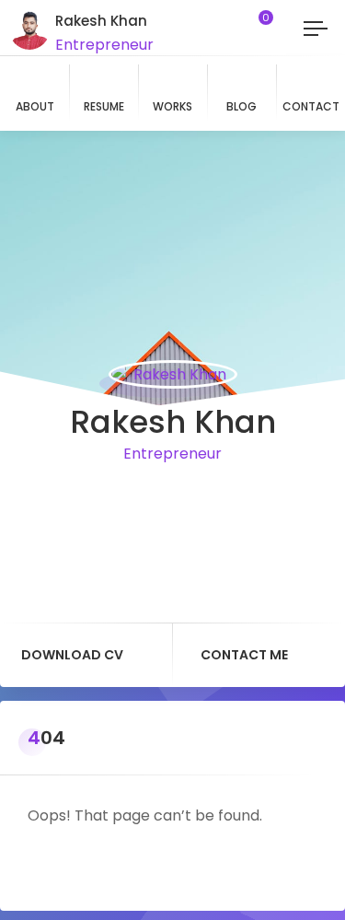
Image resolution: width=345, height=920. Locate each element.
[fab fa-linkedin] (198, 499)
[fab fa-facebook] (147, 499)
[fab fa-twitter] (224, 499)
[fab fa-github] (250, 499)
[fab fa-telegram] (121, 499)
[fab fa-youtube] (172, 499)
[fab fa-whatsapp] (95, 499)
